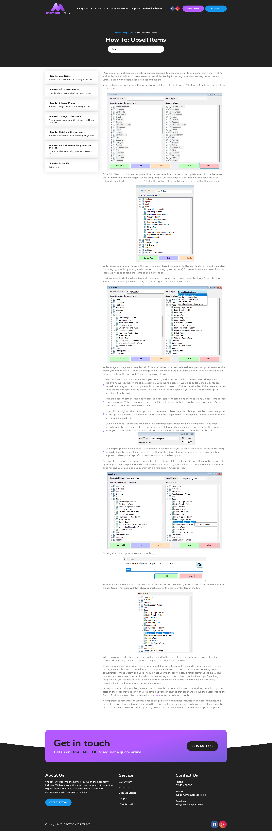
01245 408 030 (84, 752)
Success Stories (119, 8)
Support (135, 8)
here (157, 695)
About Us (100, 8)
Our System (82, 8)
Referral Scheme (152, 8)
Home (118, 32)
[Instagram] (177, 8)
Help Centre (129, 32)
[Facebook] (172, 8)
